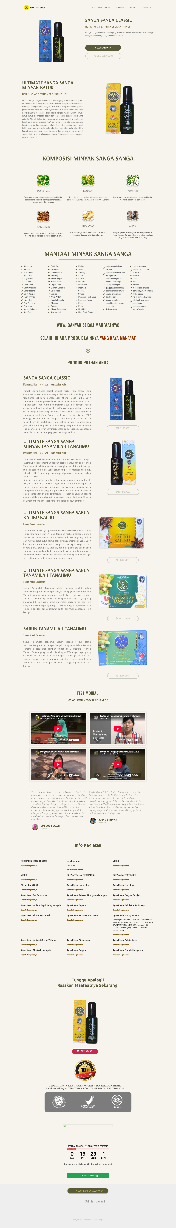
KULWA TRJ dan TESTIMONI (81, 875)
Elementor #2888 (29, 885)
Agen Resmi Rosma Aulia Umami (82, 915)
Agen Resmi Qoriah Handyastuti (128, 950)
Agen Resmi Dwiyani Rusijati (126, 895)
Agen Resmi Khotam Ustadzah (36, 915)
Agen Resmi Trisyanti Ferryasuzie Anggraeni (89, 895)
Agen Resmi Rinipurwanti (79, 940)
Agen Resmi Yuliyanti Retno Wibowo (38, 940)
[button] (87, 1191)
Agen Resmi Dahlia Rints (125, 940)
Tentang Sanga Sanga (99, 8)
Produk (131, 8)
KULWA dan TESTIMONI (124, 875)
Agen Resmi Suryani (76, 950)
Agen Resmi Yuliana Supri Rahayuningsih (41, 905)
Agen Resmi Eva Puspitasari (34, 895)
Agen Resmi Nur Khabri (124, 885)
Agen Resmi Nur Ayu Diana (126, 915)
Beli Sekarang (145, 8)
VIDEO (116, 861)
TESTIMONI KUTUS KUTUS (34, 861)
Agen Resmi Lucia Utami (79, 885)
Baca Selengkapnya (29, 866)
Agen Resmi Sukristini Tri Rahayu (129, 905)
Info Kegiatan (73, 861)
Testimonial (119, 8)
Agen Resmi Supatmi (77, 905)
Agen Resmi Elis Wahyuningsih (36, 950)
